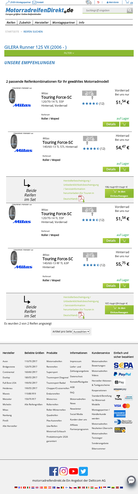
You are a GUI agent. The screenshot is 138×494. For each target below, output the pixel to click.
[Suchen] (130, 10)
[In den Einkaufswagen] (124, 124)
